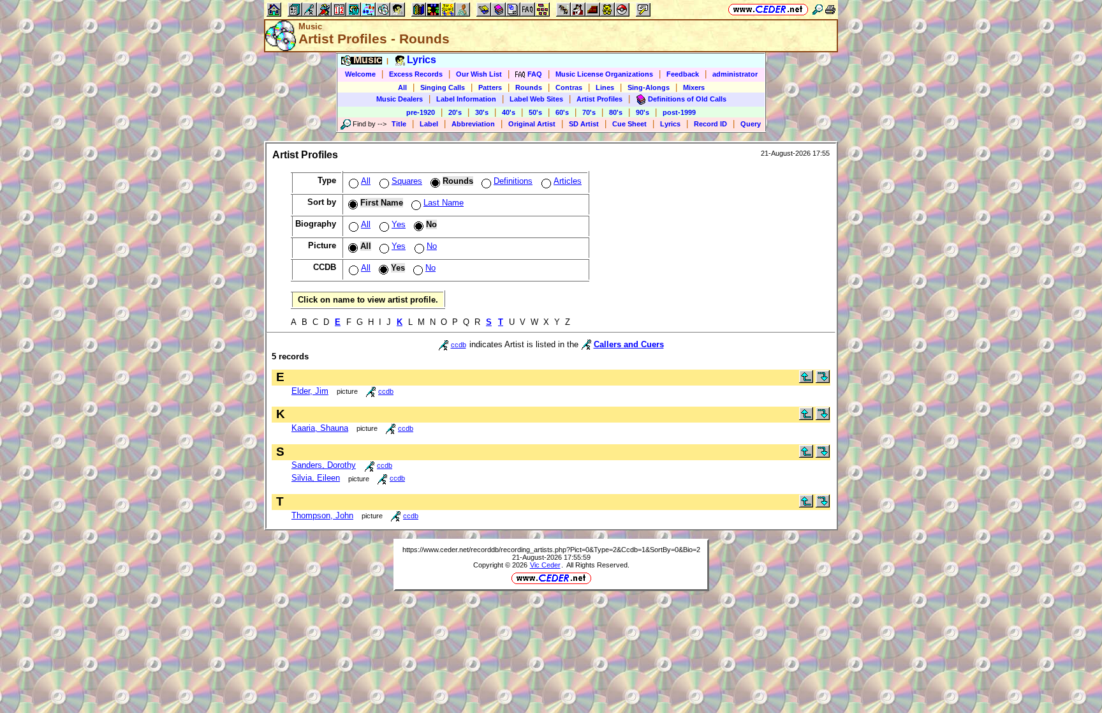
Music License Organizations (604, 74)
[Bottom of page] (823, 380)
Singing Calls (442, 87)
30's (482, 112)
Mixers (694, 87)
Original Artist (531, 124)
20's (455, 112)
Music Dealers (399, 99)
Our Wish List (479, 74)
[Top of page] (806, 380)
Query (750, 124)
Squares (407, 181)
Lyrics (670, 124)
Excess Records (416, 74)
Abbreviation (473, 124)
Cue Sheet (629, 124)
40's (508, 112)
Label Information (466, 99)
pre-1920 (420, 112)
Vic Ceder (545, 565)
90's (642, 112)
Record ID (710, 124)
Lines (605, 87)
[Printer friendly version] (830, 9)
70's (589, 112)
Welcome (360, 74)
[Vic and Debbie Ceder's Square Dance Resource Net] (768, 9)
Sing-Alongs (649, 87)
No (432, 246)
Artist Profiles (599, 99)
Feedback (682, 74)
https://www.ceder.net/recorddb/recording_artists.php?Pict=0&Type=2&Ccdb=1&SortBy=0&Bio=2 (551, 549)
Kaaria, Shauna (319, 428)
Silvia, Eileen (315, 478)
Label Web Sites (536, 99)
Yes (399, 224)
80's (615, 112)
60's (562, 112)
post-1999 (679, 112)
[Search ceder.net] (817, 9)
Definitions (513, 181)
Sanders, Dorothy (323, 465)
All (402, 87)
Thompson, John (322, 515)
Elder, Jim (309, 391)
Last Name (443, 202)
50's (535, 112)
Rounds (528, 87)
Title (399, 124)
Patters (490, 87)
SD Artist (584, 124)
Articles (568, 181)
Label (429, 124)
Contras (568, 87)
